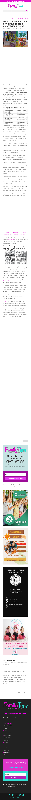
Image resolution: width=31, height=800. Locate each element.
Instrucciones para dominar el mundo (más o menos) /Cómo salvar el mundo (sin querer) (14, 234)
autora (6, 301)
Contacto (6, 755)
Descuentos (7, 737)
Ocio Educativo (8, 725)
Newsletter (7, 752)
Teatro (5, 742)
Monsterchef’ (6, 281)
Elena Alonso (8, 28)
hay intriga (11, 239)
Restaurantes (7, 735)
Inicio (5, 747)
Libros (5, 730)
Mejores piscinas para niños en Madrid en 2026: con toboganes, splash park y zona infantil (14, 681)
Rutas (5, 728)
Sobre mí (6, 750)
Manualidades (8, 733)
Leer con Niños (23, 28)
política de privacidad (9, 486)
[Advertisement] (15, 65)
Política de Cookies (20, 713)
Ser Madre (7, 740)
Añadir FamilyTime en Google (20, 18)
